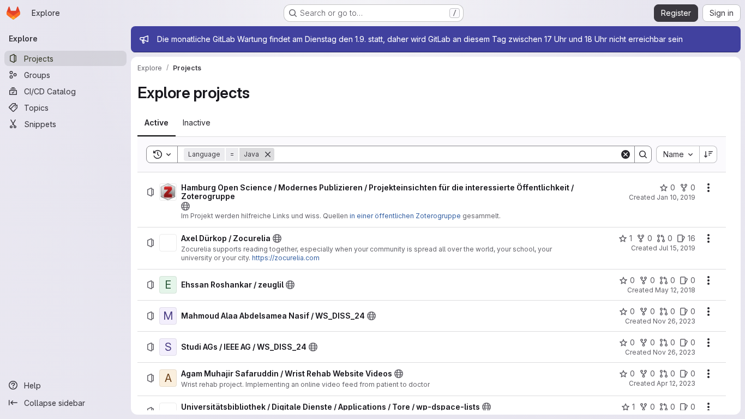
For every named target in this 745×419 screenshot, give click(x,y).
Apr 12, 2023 (676, 383)
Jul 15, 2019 (677, 248)
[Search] (643, 154)
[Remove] (267, 154)
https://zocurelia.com (286, 258)
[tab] (156, 122)
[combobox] (677, 154)
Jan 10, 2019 (676, 197)
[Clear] (625, 154)
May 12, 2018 (675, 290)
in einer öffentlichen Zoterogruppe (405, 216)
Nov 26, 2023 (674, 321)
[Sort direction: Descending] (708, 154)
